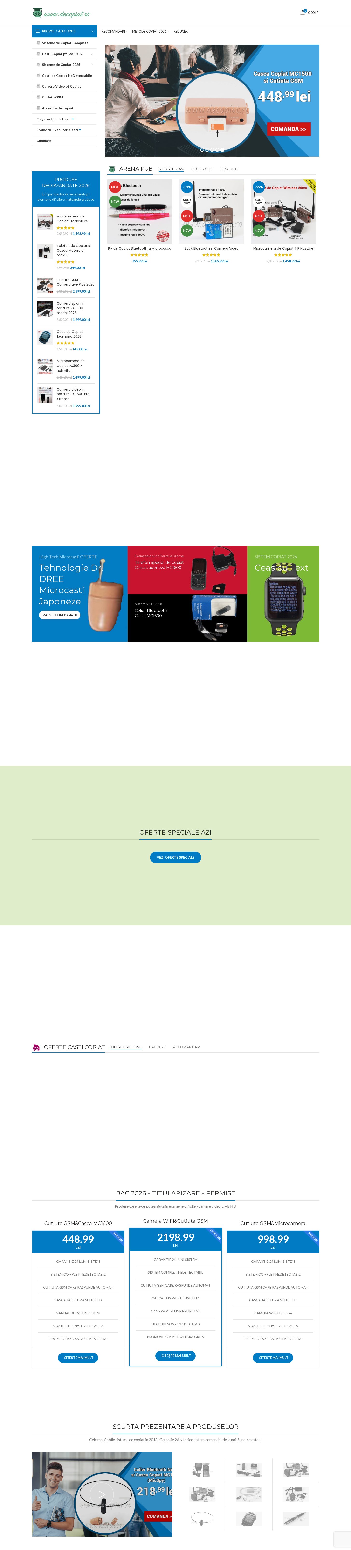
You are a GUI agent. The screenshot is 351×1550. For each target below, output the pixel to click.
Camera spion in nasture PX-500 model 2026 (70, 308)
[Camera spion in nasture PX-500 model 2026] (45, 311)
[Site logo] (61, 12)
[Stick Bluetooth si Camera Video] (296, 1470)
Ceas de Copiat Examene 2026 (70, 334)
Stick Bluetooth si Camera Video (212, 248)
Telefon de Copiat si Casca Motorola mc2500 (74, 251)
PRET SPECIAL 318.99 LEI (161, 631)
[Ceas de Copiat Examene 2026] (45, 340)
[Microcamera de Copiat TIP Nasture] (45, 225)
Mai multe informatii (59, 615)
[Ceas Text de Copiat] (249, 1519)
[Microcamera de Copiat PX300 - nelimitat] (45, 369)
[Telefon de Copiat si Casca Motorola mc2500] (45, 257)
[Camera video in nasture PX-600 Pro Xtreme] (45, 397)
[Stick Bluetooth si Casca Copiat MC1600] (249, 1470)
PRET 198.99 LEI (278, 587)
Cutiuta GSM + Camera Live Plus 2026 (76, 282)
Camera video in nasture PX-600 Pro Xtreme (73, 394)
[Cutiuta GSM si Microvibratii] (249, 1494)
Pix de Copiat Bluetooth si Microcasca (139, 248)
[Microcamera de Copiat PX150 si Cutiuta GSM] (202, 1494)
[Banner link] (80, 594)
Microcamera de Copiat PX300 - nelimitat (71, 366)
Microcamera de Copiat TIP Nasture (72, 219)
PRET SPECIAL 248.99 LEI (161, 583)
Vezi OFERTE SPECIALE (175, 857)
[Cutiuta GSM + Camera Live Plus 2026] (45, 286)
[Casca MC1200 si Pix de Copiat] (296, 1519)
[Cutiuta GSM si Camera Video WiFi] (296, 1494)
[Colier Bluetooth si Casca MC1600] (202, 1519)
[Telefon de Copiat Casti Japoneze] (202, 1470)
